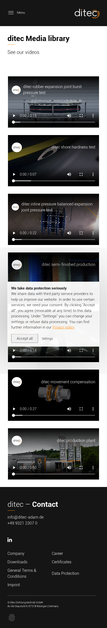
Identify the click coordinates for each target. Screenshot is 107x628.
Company (15, 553)
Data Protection (65, 573)
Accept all (25, 338)
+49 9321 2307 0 (22, 523)
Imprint (13, 584)
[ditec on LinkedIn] (10, 547)
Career (57, 553)
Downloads (17, 562)
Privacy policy (63, 327)
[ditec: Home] (87, 14)
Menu (21, 12)
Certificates (61, 562)
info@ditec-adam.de (25, 517)
